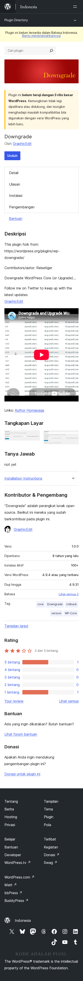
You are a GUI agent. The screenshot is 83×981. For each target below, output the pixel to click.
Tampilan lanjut (16, 626)
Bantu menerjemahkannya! (41, 36)
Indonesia (23, 920)
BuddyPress (16, 900)
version (56, 613)
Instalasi (15, 195)
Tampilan (51, 801)
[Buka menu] (76, 6)
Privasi (9, 825)
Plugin (48, 817)
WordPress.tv (17, 862)
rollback (71, 604)
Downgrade (55, 604)
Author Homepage (29, 410)
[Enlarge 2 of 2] (72, 436)
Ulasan (14, 184)
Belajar (9, 839)
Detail (13, 173)
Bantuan (15, 218)
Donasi (52, 855)
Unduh (12, 156)
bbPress (13, 893)
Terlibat (50, 839)
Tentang (11, 801)
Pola (47, 825)
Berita (9, 809)
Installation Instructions (23, 478)
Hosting (10, 817)
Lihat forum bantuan (20, 734)
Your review (13, 701)
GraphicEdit (22, 143)
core (40, 604)
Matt (10, 885)
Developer (12, 855)
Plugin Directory (16, 20)
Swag (50, 862)
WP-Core (71, 613)
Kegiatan (51, 847)
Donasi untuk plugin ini (22, 774)
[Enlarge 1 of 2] (34, 436)
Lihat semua (69, 701)
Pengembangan (22, 207)
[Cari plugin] (51, 50)
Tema (48, 809)
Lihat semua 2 (69, 594)
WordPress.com (19, 877)
